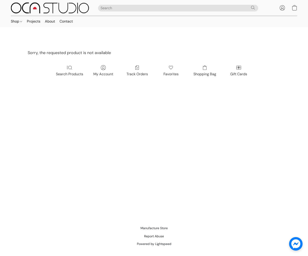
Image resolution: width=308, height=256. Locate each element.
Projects (33, 21)
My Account (103, 74)
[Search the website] (253, 8)
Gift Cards (238, 74)
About (50, 21)
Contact (66, 21)
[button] (50, 8)
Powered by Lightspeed (154, 244)
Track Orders (137, 74)
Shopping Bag (204, 74)
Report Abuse (154, 236)
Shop (15, 21)
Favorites (171, 74)
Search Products (69, 74)
